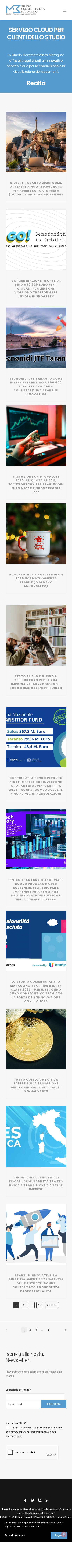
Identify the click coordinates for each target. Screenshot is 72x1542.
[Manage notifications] (64, 1534)
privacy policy (18, 1432)
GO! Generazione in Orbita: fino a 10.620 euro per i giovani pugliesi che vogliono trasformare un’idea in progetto (36, 288)
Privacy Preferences (15, 1535)
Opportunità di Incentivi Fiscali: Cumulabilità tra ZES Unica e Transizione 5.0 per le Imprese (36, 1183)
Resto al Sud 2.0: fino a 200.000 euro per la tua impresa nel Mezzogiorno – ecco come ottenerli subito (36, 682)
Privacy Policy (63, 1517)
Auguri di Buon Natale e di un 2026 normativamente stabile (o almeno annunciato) (36, 580)
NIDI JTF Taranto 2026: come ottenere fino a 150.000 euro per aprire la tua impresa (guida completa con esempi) (36, 189)
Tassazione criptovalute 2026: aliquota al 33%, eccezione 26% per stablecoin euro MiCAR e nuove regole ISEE (36, 484)
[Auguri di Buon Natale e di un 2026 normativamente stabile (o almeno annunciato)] (36, 533)
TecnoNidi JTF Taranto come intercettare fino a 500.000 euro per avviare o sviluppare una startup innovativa (36, 386)
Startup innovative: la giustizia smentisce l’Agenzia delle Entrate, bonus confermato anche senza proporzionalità (35, 1283)
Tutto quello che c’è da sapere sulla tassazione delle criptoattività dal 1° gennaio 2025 (36, 1085)
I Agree (59, 1535)
